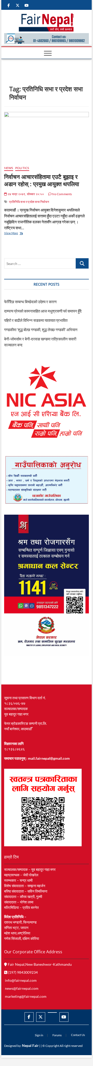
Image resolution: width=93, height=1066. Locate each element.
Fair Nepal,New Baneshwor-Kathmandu (39, 964)
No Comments (61, 194)
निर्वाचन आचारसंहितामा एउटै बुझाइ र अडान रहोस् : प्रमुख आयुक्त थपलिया (41, 180)
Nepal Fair (30, 1045)
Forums (57, 1035)
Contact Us (78, 1035)
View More (19, 233)
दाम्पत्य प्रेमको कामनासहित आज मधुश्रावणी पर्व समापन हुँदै (43, 311)
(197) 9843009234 (22, 972)
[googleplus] (52, 1012)
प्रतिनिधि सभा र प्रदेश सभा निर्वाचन (29, 202)
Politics (22, 168)
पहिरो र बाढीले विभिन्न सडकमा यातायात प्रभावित (35, 320)
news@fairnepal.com (21, 988)
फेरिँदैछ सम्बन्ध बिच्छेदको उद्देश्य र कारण (30, 301)
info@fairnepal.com (21, 980)
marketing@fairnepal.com (26, 996)
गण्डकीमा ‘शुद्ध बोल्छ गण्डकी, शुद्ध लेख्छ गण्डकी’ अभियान (41, 329)
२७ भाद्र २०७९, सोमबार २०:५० (25, 194)
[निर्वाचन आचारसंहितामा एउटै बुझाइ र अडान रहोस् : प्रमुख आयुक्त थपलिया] (46, 137)
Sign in (39, 1035)
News (8, 168)
